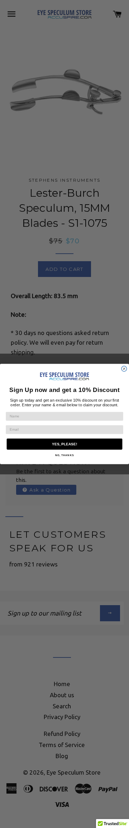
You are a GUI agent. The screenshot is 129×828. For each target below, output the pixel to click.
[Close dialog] (124, 369)
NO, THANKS (64, 455)
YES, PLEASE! (64, 444)
